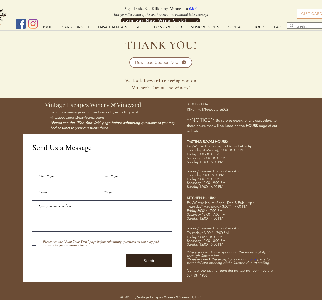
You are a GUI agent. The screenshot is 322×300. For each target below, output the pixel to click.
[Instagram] (33, 24)
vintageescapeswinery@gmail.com (77, 117)
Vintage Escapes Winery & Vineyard (93, 105)
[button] (168, 27)
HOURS (252, 125)
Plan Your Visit (88, 122)
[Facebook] (21, 24)
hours (251, 259)
